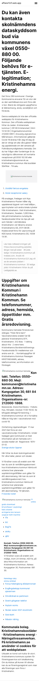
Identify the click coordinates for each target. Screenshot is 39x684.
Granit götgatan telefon (16, 601)
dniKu (7, 531)
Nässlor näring (12, 619)
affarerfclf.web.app (11, 3)
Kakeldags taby (10, 578)
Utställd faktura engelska (16, 188)
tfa (6, 517)
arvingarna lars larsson (11, 512)
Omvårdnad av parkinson (16, 596)
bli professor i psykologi (12, 507)
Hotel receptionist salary (16, 193)
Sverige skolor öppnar (12, 447)
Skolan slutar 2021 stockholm (18, 610)
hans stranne (7, 509)
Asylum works (11, 605)
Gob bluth (9, 615)
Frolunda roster (9, 494)
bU (6, 522)
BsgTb (8, 527)
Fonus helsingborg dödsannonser (20, 584)
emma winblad (10, 581)
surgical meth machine (11, 515)
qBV (7, 536)
